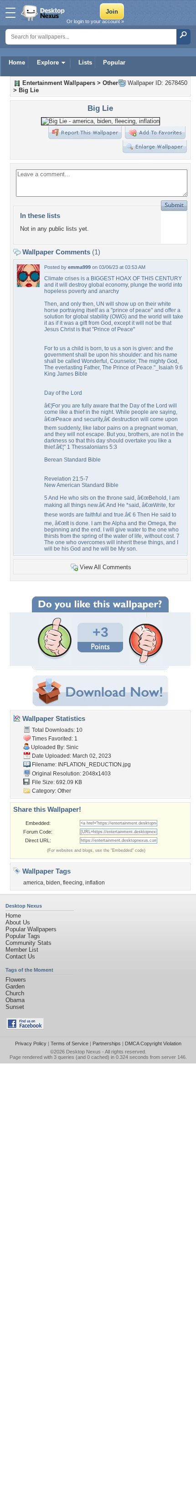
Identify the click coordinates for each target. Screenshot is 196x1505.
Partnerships (107, 1043)
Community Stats (28, 942)
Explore (48, 62)
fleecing (73, 882)
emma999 (79, 267)
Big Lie (29, 90)
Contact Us (20, 956)
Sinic (72, 747)
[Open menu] (10, 12)
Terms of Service (69, 1043)
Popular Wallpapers (31, 929)
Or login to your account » (95, 21)
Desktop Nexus (83, 1051)
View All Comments (105, 567)
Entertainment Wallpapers (58, 82)
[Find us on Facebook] (25, 1027)
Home (17, 62)
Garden (15, 986)
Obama (15, 1000)
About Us (17, 922)
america (33, 882)
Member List (21, 949)
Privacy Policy (30, 1043)
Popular (114, 62)
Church (14, 993)
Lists (85, 62)
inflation (95, 882)
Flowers (15, 979)
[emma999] (28, 285)
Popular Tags (22, 936)
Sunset (14, 1006)
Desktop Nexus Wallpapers (44, 12)
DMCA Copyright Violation (153, 1043)
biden (53, 882)
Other (110, 82)
